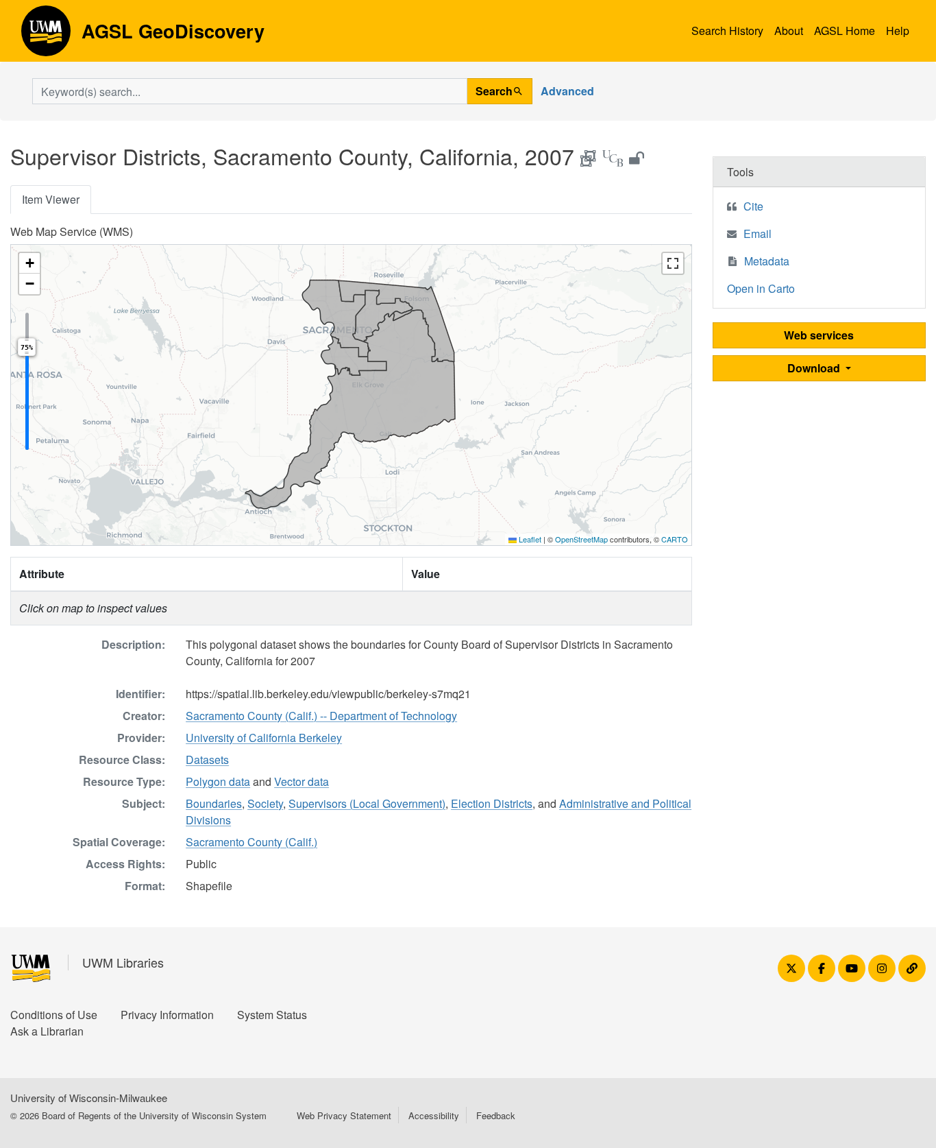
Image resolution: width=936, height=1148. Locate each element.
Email (757, 233)
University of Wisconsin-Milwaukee (88, 1097)
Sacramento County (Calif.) (251, 842)
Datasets (207, 759)
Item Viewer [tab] (50, 199)
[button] (29, 263)
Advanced (567, 91)
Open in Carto (761, 288)
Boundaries (214, 803)
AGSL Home (844, 30)
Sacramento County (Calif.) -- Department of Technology (321, 716)
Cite (753, 206)
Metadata (766, 261)
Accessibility (433, 1115)
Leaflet (529, 539)
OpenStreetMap (581, 539)
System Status (272, 1015)
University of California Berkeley (264, 737)
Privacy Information (167, 1015)
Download (815, 368)
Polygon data (218, 781)
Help (897, 30)
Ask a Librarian (47, 1031)
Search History (727, 30)
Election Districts (491, 803)
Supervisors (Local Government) (366, 803)
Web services (819, 335)
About (788, 30)
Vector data (301, 781)
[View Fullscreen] (673, 263)
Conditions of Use (53, 1015)
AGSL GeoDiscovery (45, 36)
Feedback (495, 1115)
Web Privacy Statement (344, 1115)
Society (265, 803)
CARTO (674, 539)
